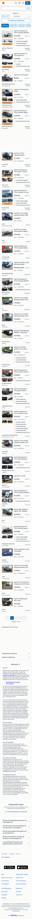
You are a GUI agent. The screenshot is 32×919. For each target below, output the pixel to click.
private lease (11, 675)
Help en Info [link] (19, 877)
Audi (20, 25)
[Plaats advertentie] (27, 3)
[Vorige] (8, 618)
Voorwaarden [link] (5, 881)
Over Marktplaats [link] (6, 888)
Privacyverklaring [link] (21, 881)
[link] (3, 3)
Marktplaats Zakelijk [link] (22, 874)
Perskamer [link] (4, 891)
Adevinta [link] (18, 891)
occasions (5, 675)
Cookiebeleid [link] (5, 884)
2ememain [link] (19, 895)
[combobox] (14, 8)
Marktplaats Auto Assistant (13, 682)
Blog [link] (2, 874)
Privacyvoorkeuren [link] (21, 884)
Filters (6, 25)
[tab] (3, 16)
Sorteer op (15, 13)
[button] (19, 3)
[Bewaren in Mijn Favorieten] (10, 32)
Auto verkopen (9, 683)
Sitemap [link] (3, 898)
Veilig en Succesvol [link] (6, 877)
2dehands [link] (4, 895)
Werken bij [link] (19, 888)
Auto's (12, 25)
